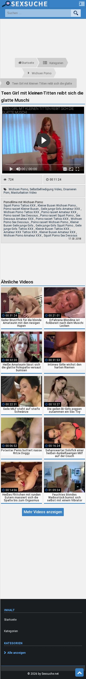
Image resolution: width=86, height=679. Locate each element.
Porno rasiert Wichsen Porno (50, 222)
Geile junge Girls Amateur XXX (61, 209)
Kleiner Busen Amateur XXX (57, 232)
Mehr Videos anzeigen (43, 512)
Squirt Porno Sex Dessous (60, 235)
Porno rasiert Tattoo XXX (52, 219)
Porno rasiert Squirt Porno (57, 215)
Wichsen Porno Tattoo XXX (22, 212)
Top (79, 672)
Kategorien (11, 631)
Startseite (10, 619)
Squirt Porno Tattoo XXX (20, 205)
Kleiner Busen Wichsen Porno (57, 205)
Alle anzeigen (16, 652)
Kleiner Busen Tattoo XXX (53, 229)
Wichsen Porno (18, 189)
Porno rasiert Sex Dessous (21, 215)
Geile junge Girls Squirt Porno (55, 225)
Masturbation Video (24, 192)
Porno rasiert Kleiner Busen (21, 209)
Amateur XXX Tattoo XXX (21, 232)
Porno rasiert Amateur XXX (59, 212)
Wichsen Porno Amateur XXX (23, 235)
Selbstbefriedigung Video (46, 189)
